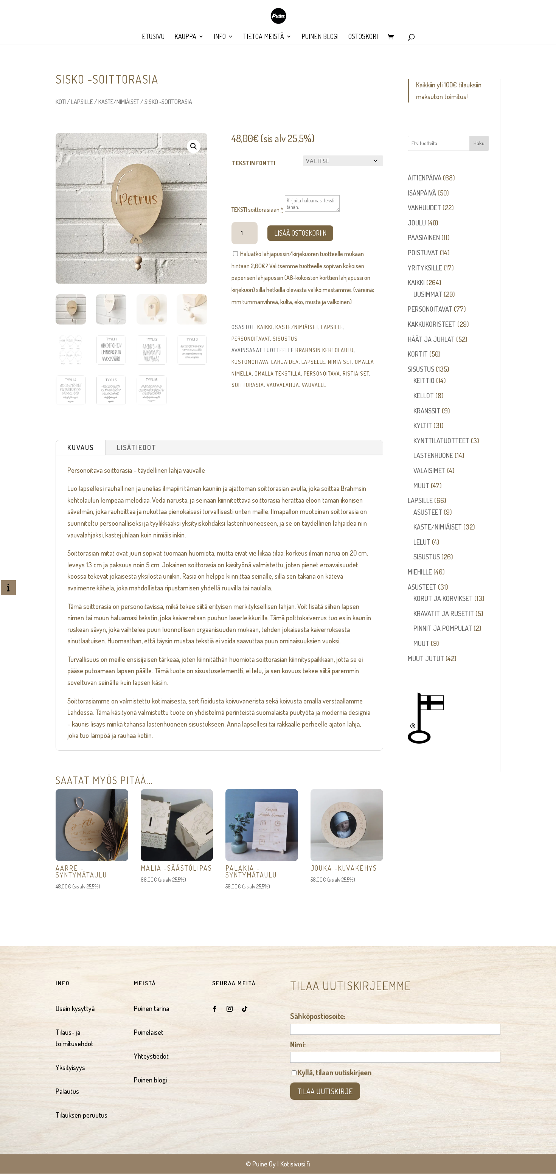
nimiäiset (340, 362)
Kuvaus (80, 447)
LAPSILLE (82, 102)
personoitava (322, 373)
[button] (193, 146)
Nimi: (298, 1044)
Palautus (67, 1091)
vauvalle (314, 385)
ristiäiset (356, 373)
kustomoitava (250, 362)
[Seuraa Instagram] (230, 1009)
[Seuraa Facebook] (214, 1009)
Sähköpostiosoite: (317, 1016)
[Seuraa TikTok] (245, 1009)
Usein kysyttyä (75, 1008)
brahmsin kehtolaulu (324, 350)
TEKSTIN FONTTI (253, 163)
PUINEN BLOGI (320, 37)
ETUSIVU (153, 37)
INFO (220, 37)
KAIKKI (265, 327)
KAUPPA (185, 37)
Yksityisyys (70, 1067)
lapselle (313, 362)
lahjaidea (285, 362)
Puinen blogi (150, 1080)
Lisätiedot (137, 447)
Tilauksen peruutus (81, 1115)
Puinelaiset (148, 1032)
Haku (479, 143)
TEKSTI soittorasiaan (257, 209)
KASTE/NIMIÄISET (118, 102)
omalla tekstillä (278, 373)
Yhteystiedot (151, 1056)
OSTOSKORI (363, 37)
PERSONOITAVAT (250, 338)
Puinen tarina (151, 1008)
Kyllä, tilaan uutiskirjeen (334, 1072)
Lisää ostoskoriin (300, 233)
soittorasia (247, 385)
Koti (61, 102)
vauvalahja (283, 385)
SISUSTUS (285, 338)
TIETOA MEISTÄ (263, 37)
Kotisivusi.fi (295, 1164)
